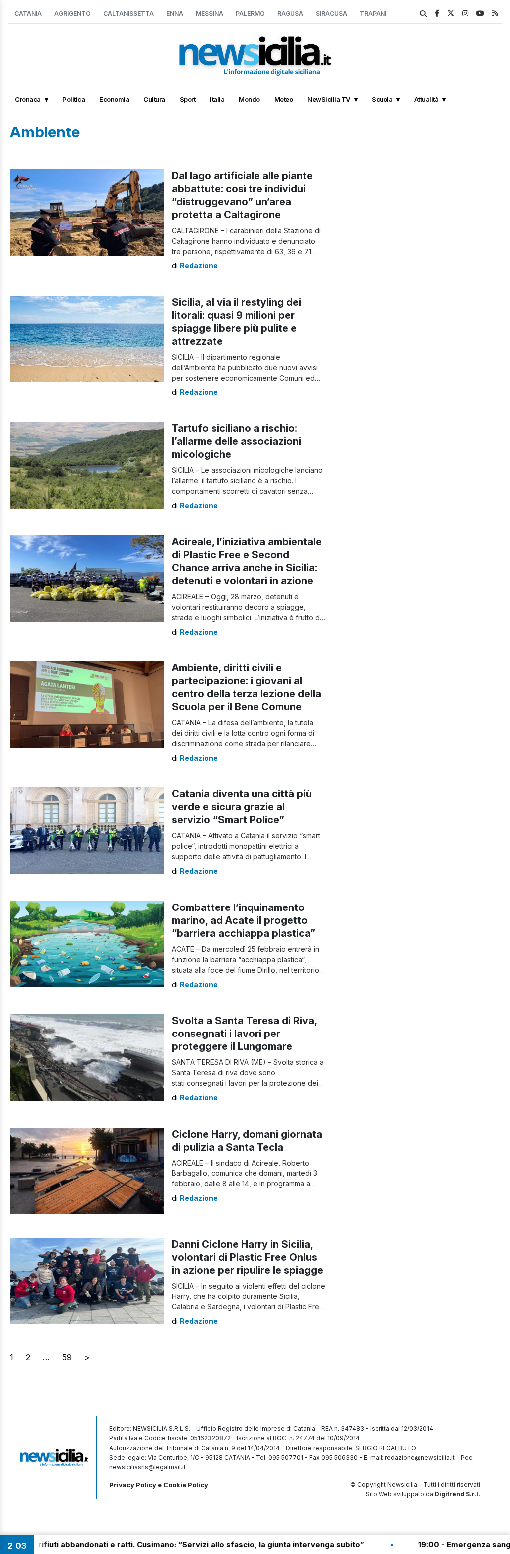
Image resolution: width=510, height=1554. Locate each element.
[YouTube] (480, 13)
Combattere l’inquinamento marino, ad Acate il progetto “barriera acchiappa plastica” (243, 920)
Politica (73, 99)
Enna (174, 13)
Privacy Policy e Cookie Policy (158, 1485)
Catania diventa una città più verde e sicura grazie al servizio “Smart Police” (242, 807)
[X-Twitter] (450, 13)
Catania (28, 13)
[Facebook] (437, 13)
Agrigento (72, 13)
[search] (423, 13)
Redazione (199, 265)
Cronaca (28, 99)
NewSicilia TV (328, 99)
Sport (188, 99)
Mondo (249, 99)
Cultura (154, 99)
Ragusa (290, 13)
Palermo (250, 13)
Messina (209, 13)
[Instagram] (465, 13)
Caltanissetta (128, 13)
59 (67, 1357)
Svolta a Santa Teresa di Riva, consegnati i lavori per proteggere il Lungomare (244, 1033)
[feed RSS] (495, 13)
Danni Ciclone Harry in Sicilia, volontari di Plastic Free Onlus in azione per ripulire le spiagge (247, 1257)
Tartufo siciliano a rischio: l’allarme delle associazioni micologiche (236, 441)
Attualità (426, 99)
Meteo (283, 99)
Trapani (373, 13)
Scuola (382, 99)
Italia (217, 99)
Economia (114, 99)
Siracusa (331, 13)
